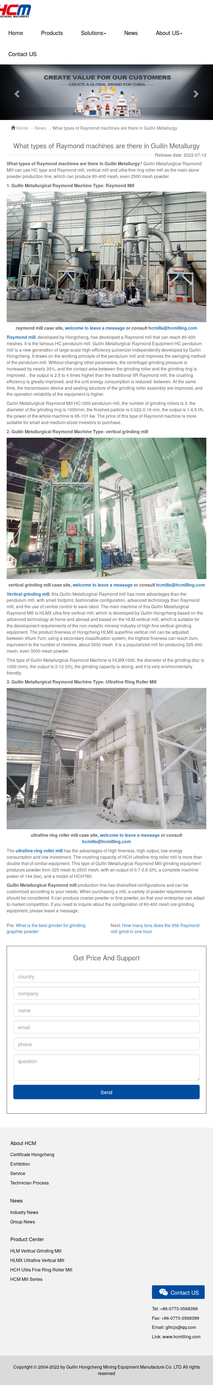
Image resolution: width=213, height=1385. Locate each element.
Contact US (22, 54)
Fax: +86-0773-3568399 (175, 1318)
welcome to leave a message (95, 328)
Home (15, 33)
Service (17, 1173)
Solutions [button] (92, 33)
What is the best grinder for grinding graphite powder (46, 928)
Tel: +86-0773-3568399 (175, 1308)
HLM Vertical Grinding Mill (36, 1251)
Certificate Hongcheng (32, 1154)
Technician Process (29, 1182)
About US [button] (167, 33)
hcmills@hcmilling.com (172, 328)
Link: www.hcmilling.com (176, 1336)
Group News (22, 1221)
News (131, 33)
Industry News (24, 1212)
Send (106, 1092)
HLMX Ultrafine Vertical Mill (37, 1260)
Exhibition (20, 1164)
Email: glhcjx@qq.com (174, 1327)
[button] (16, 92)
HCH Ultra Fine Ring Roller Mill (41, 1269)
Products (52, 33)
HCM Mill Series (26, 1279)
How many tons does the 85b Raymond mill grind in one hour (155, 928)
